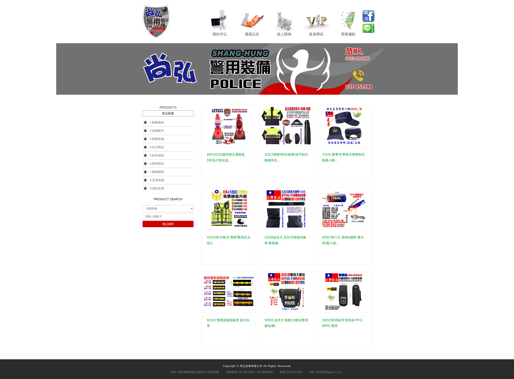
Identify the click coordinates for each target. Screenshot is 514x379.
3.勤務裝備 (157, 139)
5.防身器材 (157, 155)
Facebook (368, 16)
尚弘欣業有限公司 (156, 22)
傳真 (283, 372)
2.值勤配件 (157, 130)
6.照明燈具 (157, 163)
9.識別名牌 (157, 188)
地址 (174, 372)
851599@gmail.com (329, 372)
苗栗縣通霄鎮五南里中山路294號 (198, 372)
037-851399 (294, 372)
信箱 (312, 372)
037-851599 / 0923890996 (255, 372)
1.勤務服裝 (157, 122)
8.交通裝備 (157, 180)
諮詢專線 (231, 372)
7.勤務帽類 (157, 172)
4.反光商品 (157, 147)
